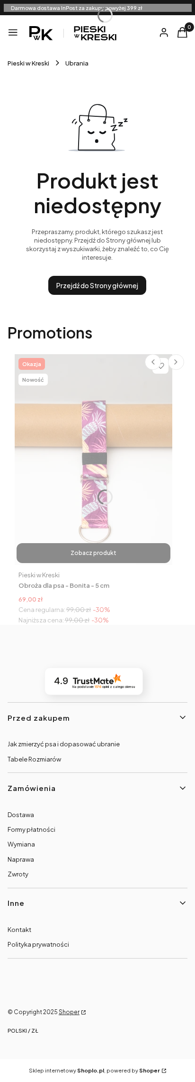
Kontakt (19, 929)
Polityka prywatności (38, 944)
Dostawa (21, 815)
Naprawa (21, 859)
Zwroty (18, 874)
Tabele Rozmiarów (34, 759)
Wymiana (21, 844)
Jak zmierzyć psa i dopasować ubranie (64, 744)
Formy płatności (31, 829)
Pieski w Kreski (28, 63)
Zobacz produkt (93, 552)
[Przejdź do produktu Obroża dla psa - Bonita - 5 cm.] (93, 459)
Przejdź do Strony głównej (97, 285)
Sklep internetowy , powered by (94, 1070)
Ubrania (77, 63)
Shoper (69, 1012)
